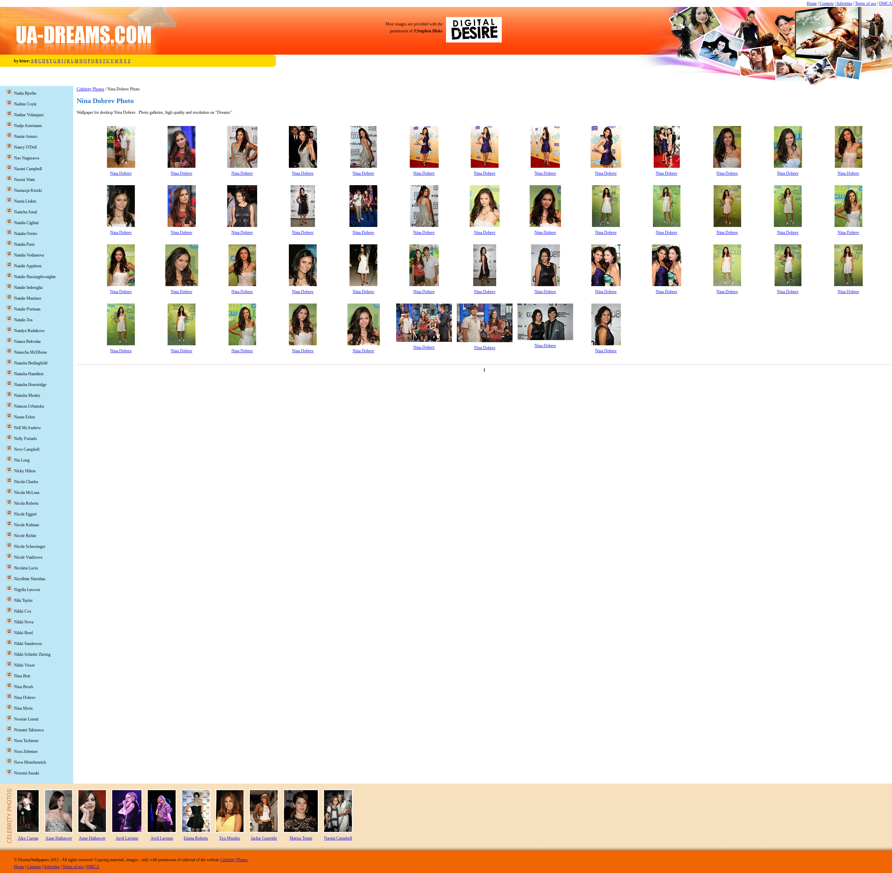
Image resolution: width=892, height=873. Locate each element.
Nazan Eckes (24, 417)
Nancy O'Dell (25, 147)
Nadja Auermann (28, 125)
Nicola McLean (26, 492)
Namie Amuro (25, 136)
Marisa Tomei (301, 838)
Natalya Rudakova (29, 330)
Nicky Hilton (25, 471)
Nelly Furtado (25, 438)
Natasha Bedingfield (30, 363)
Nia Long (22, 460)
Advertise (844, 3)
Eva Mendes (230, 838)
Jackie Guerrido (264, 838)
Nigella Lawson (27, 589)
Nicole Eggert (25, 514)
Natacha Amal (25, 212)
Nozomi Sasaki (26, 773)
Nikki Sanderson (28, 643)
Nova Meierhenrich (30, 762)
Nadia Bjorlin (25, 93)
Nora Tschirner (26, 740)
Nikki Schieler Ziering (32, 654)
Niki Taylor (23, 600)
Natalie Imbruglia (28, 287)
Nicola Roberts (26, 503)
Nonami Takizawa (29, 730)
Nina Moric (23, 708)
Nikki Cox (22, 611)
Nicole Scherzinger (29, 546)
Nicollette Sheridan (29, 578)
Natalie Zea (23, 319)
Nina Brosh (23, 686)
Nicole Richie (25, 535)
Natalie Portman (27, 309)
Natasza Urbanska (29, 406)
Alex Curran (28, 838)
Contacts (827, 3)
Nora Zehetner (26, 751)
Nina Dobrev (121, 173)
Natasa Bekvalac (27, 341)
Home (812, 3)
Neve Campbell (26, 449)
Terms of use (865, 3)
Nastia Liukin (25, 201)
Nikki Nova (23, 622)
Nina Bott (22, 676)
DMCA (885, 3)
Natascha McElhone (30, 352)
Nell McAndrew (27, 427)
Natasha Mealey (27, 395)
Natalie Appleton (27, 266)
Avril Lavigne (127, 838)
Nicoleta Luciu (26, 568)
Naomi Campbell (28, 168)
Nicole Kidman (26, 524)
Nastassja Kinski (28, 190)
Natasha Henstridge (30, 384)
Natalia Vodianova (29, 255)
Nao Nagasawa (26, 158)
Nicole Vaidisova (28, 557)
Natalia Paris (24, 244)
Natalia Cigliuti (26, 222)
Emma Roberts (196, 838)
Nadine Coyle (25, 104)
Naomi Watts (24, 179)
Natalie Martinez (27, 298)
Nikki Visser (24, 665)
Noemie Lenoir (26, 719)
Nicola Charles (26, 481)
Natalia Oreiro (25, 233)
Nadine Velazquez (29, 114)
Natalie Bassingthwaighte (35, 276)
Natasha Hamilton (29, 373)
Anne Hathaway (58, 838)
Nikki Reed (23, 632)
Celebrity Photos (90, 89)
